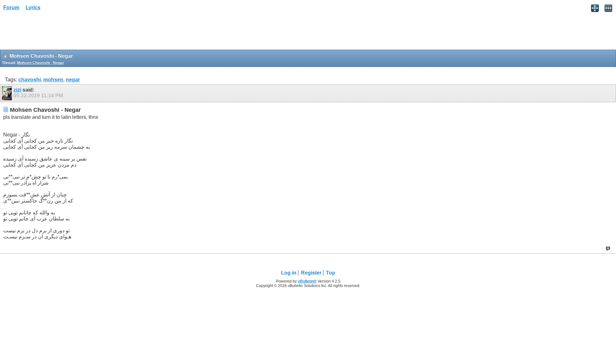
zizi (17, 90)
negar (73, 79)
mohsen (53, 79)
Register (311, 273)
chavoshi (29, 79)
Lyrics (33, 7)
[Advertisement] (51, 32)
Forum (11, 7)
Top (330, 273)
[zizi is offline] (7, 93)
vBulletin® (307, 281)
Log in (288, 273)
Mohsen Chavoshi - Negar (40, 63)
